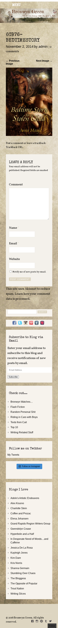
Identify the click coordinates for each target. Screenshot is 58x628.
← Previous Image (12, 62)
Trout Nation (17, 588)
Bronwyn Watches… (22, 401)
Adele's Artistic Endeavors (25, 498)
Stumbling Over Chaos (23, 573)
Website (14, 259)
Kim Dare (16, 557)
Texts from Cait (19, 422)
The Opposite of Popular (24, 583)
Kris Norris (16, 563)
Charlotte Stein (19, 508)
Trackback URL (14, 147)
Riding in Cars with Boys (24, 417)
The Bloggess (18, 578)
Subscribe (13, 377)
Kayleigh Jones (19, 552)
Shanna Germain (20, 568)
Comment (16, 184)
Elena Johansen (19, 518)
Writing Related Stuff (22, 432)
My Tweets (13, 454)
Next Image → (44, 60)
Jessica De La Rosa (22, 547)
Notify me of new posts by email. (29, 271)
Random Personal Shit (23, 411)
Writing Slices (18, 593)
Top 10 (14, 427)
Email (14, 243)
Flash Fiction (18, 406)
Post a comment (14, 143)
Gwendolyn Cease (21, 528)
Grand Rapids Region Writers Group (30, 523)
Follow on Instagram (31, 466)
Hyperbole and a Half (22, 533)
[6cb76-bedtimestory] (29, 135)
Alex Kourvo (17, 503)
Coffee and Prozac (21, 513)
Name (14, 228)
